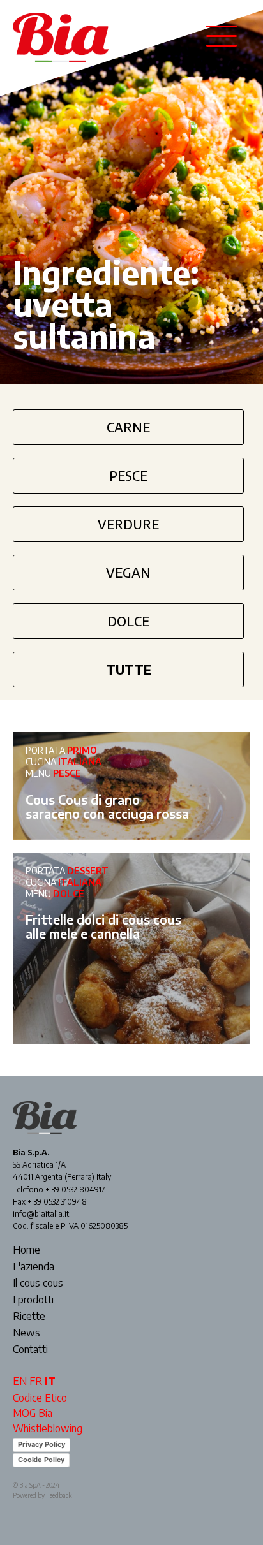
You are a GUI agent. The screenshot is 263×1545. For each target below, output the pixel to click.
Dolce (128, 621)
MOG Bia (32, 1413)
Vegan (128, 572)
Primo (82, 750)
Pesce (128, 475)
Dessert (88, 870)
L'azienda (33, 1267)
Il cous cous (38, 1283)
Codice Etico (40, 1397)
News (26, 1333)
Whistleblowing (47, 1428)
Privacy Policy (41, 1444)
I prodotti (33, 1300)
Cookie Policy (41, 1459)
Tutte (128, 669)
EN (20, 1381)
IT (50, 1381)
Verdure (128, 524)
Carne (128, 427)
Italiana (79, 761)
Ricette (29, 1316)
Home (26, 1250)
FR (35, 1381)
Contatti (30, 1350)
